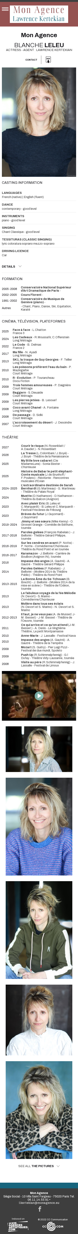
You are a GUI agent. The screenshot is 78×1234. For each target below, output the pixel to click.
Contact (31, 60)
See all (36, 1166)
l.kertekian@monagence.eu (39, 1202)
